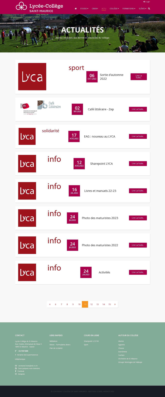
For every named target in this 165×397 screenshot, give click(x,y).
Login (147, 1)
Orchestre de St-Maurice (127, 358)
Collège (113, 8)
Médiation (53, 341)
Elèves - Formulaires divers (60, 344)
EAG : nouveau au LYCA (99, 136)
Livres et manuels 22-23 (100, 191)
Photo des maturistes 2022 (100, 245)
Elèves (142, 8)
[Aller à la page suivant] (115, 304)
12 (91, 304)
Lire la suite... (139, 76)
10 (79, 304)
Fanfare (121, 355)
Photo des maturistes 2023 (100, 218)
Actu (104, 8)
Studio (83, 8)
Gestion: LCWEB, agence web (101, 391)
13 (97, 304)
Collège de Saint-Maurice (75, 391)
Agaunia (121, 344)
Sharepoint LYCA (101, 164)
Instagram (21, 374)
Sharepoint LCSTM (91, 341)
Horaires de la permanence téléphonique (26, 357)
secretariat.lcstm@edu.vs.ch (27, 366)
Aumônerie (122, 351)
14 (103, 304)
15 (109, 304)
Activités (104, 272)
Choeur (121, 348)
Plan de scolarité (56, 348)
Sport (86, 344)
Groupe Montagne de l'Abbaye (130, 362)
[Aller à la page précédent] (50, 304)
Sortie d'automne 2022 (111, 77)
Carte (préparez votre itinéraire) (29, 368)
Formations (128, 8)
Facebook (21, 371)
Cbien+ (95, 8)
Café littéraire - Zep (101, 109)
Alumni (121, 341)
